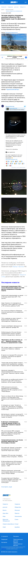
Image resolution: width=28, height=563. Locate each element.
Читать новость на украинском (14, 11)
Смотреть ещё (6, 487)
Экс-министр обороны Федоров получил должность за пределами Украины (12, 312)
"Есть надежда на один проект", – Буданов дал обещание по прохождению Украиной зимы (12, 320)
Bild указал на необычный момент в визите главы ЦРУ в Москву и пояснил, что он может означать (12, 381)
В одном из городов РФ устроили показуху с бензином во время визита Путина (12, 356)
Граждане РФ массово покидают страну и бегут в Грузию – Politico (12, 456)
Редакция (4, 539)
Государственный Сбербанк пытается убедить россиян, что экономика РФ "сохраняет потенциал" (11, 480)
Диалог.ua (4, 548)
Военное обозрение (9, 9)
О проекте (4, 536)
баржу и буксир (18, 266)
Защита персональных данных (17, 544)
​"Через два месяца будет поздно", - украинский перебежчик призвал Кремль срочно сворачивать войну (12, 364)
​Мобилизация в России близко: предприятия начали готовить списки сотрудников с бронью (11, 333)
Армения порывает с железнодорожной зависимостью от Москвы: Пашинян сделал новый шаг (12, 372)
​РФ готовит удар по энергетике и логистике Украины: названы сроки (12, 349)
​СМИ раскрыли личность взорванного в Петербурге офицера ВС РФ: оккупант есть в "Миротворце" (11, 389)
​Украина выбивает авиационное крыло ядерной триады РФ (11, 326)
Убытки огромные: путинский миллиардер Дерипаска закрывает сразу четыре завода (12, 472)
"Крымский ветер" (12, 89)
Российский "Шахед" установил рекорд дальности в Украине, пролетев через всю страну (11, 449)
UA (25, 2)
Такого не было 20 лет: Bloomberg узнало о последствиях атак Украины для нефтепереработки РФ (12, 398)
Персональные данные (18, 540)
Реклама (16, 536)
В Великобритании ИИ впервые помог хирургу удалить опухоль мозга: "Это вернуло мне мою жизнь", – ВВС (11, 463)
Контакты (4, 542)
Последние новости (10, 282)
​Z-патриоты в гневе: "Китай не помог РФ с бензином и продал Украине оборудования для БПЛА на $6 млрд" (12, 407)
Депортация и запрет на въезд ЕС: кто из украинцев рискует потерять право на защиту (12, 416)
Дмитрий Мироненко (11, 32)
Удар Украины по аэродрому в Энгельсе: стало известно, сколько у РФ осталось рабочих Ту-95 (12, 304)
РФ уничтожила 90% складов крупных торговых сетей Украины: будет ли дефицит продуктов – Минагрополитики (12, 433)
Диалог (2, 9)
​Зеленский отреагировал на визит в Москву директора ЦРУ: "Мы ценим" (12, 297)
